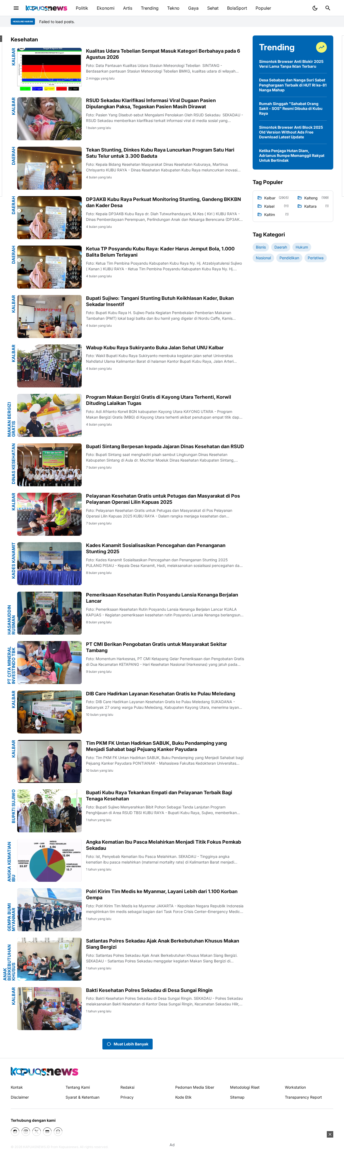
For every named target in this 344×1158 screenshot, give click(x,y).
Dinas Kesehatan (13, 463)
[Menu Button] (16, 8)
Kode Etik (183, 1097)
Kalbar (13, 57)
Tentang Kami (78, 1087)
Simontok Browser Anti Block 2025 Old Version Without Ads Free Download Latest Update (291, 132)
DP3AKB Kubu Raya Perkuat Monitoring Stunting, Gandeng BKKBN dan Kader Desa (163, 202)
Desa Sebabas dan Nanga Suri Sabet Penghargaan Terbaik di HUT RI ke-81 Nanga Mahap (293, 85)
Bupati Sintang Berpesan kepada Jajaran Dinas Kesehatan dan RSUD (165, 446)
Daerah (13, 156)
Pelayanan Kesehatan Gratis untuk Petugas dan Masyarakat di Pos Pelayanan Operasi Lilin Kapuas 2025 (163, 499)
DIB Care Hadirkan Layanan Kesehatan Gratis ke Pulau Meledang (160, 693)
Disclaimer (20, 1097)
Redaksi (127, 1087)
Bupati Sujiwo (13, 806)
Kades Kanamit (13, 560)
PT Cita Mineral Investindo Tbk (11, 665)
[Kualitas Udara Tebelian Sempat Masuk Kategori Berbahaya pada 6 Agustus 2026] (49, 69)
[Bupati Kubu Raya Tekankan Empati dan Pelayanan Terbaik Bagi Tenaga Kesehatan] (49, 810)
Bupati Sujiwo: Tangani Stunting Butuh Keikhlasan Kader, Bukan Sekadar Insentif (160, 301)
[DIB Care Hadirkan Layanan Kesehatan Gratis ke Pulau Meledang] (49, 712)
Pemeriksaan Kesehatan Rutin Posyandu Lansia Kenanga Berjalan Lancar (162, 598)
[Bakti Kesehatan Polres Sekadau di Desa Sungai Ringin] (49, 1008)
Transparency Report (303, 1097)
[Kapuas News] (46, 8)
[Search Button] (327, 8)
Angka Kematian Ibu (11, 862)
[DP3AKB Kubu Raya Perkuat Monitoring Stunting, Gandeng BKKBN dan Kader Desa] (49, 217)
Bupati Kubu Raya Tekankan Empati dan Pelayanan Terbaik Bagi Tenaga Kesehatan (159, 795)
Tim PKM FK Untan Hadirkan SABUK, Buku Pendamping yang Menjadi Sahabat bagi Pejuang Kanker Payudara (156, 746)
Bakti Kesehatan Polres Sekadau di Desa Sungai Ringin (149, 990)
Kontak (17, 1087)
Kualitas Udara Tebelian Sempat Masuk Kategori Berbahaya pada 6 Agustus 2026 (163, 54)
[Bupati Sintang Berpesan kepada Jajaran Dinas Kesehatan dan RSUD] (49, 464)
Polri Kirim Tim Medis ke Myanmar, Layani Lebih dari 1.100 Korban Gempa (162, 894)
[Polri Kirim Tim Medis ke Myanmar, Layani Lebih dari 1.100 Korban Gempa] (49, 909)
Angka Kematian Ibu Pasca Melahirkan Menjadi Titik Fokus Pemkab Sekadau (163, 845)
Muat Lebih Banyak (131, 1044)
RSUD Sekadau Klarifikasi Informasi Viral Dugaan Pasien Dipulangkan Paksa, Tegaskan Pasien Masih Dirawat (151, 103)
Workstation (295, 1087)
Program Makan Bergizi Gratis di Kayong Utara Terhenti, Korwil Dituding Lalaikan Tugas (158, 400)
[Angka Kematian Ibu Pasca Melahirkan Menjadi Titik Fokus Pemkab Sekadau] (49, 860)
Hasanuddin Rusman (11, 620)
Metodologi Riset (245, 1087)
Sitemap (237, 1097)
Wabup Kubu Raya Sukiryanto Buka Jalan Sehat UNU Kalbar (155, 347)
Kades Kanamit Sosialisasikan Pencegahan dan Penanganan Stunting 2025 (155, 548)
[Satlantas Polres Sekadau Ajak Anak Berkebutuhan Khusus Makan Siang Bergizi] (49, 959)
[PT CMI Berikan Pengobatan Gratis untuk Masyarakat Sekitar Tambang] (49, 662)
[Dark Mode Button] (315, 8)
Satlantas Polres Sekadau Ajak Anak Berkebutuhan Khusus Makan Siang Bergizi (162, 944)
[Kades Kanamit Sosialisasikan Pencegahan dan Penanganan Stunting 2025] (49, 563)
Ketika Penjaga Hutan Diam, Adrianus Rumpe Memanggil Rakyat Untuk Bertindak (291, 155)
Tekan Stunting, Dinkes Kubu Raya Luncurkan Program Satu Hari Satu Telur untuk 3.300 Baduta (160, 153)
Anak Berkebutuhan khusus (9, 962)
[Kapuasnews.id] (44, 1071)
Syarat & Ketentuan (82, 1097)
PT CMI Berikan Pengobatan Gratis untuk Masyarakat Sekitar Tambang (156, 647)
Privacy (127, 1097)
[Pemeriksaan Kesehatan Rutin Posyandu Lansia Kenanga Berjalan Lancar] (49, 613)
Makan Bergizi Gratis (11, 419)
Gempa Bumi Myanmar (11, 917)
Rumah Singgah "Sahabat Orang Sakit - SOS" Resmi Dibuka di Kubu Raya (290, 108)
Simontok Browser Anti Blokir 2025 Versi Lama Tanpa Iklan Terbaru (291, 64)
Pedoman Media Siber (194, 1087)
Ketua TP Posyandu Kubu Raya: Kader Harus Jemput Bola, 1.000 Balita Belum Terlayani (160, 252)
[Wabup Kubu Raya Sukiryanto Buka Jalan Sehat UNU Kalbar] (49, 365)
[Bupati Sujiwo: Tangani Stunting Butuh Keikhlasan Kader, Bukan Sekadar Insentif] (49, 316)
